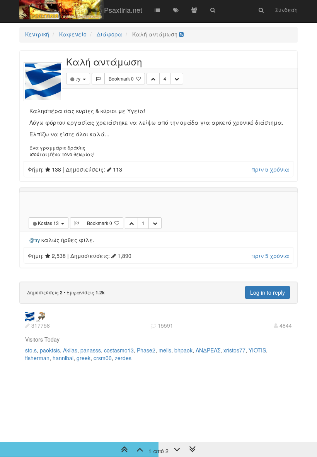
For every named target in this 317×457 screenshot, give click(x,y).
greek (83, 358)
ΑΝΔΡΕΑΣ (208, 350)
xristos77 (234, 350)
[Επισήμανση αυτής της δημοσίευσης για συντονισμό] (98, 78)
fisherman (37, 358)
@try (34, 240)
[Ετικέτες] (176, 9)
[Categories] (157, 9)
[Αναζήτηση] (213, 9)
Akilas (70, 350)
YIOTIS (257, 350)
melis (164, 350)
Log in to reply (267, 292)
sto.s (31, 350)
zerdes (123, 358)
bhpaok (183, 350)
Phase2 (146, 350)
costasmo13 (119, 350)
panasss (90, 350)
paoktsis (50, 350)
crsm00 (103, 358)
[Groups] (194, 9)
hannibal (63, 358)
